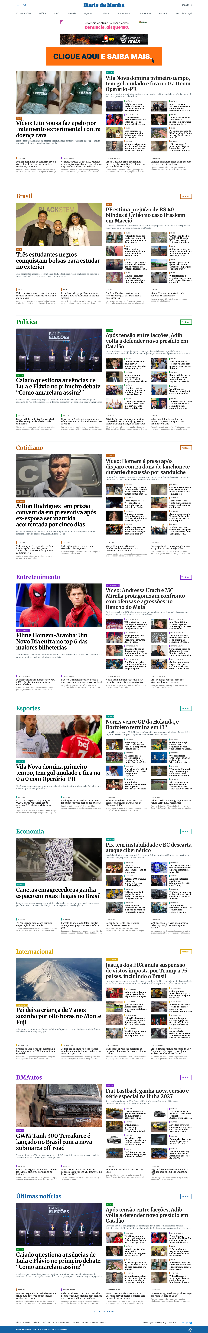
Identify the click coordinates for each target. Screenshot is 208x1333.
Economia (71, 13)
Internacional (145, 13)
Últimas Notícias (23, 13)
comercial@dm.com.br (151, 1323)
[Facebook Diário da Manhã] (183, 1322)
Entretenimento (123, 13)
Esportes (88, 13)
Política (42, 13)
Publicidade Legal (184, 13)
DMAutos (163, 13)
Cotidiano (104, 13)
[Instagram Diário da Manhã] (187, 1322)
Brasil (56, 13)
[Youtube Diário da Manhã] (190, 1322)
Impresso (187, 5)
